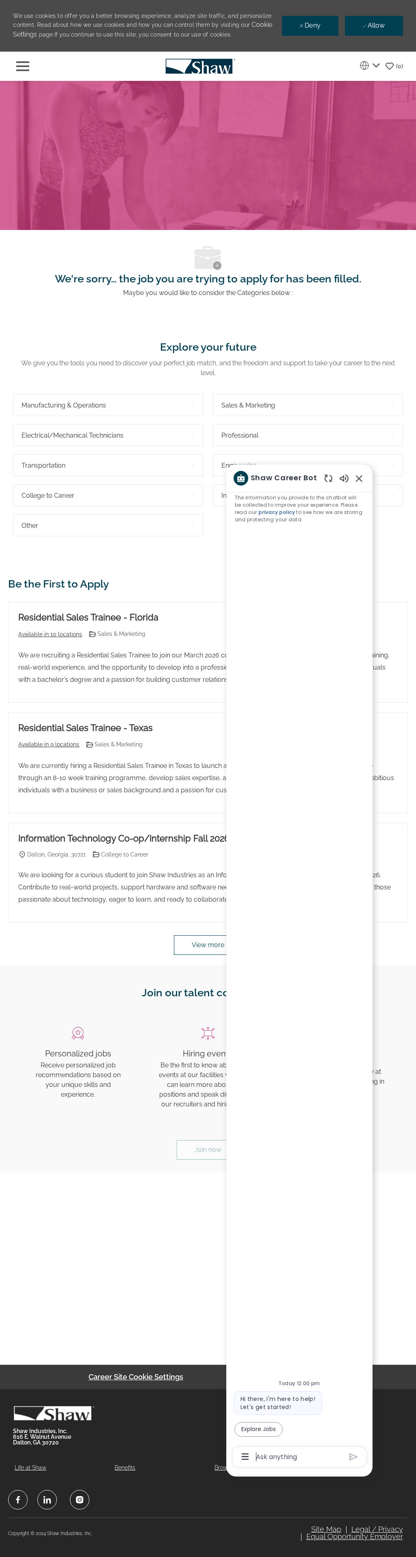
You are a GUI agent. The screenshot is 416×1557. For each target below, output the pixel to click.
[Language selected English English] (370, 65)
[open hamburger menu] (22, 66)
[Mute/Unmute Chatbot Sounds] (344, 478)
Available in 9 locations (48, 745)
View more (208, 945)
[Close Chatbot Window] (359, 478)
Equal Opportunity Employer (354, 1536)
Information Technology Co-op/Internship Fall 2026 (124, 838)
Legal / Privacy (377, 1529)
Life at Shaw (30, 1467)
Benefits (125, 1467)
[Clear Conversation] (328, 478)
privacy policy (276, 512)
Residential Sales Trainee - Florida (88, 617)
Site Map (326, 1529)
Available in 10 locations (50, 635)
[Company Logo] (200, 65)
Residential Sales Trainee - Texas (85, 727)
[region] (299, 966)
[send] (354, 1457)
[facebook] (18, 1499)
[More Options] (245, 1457)
